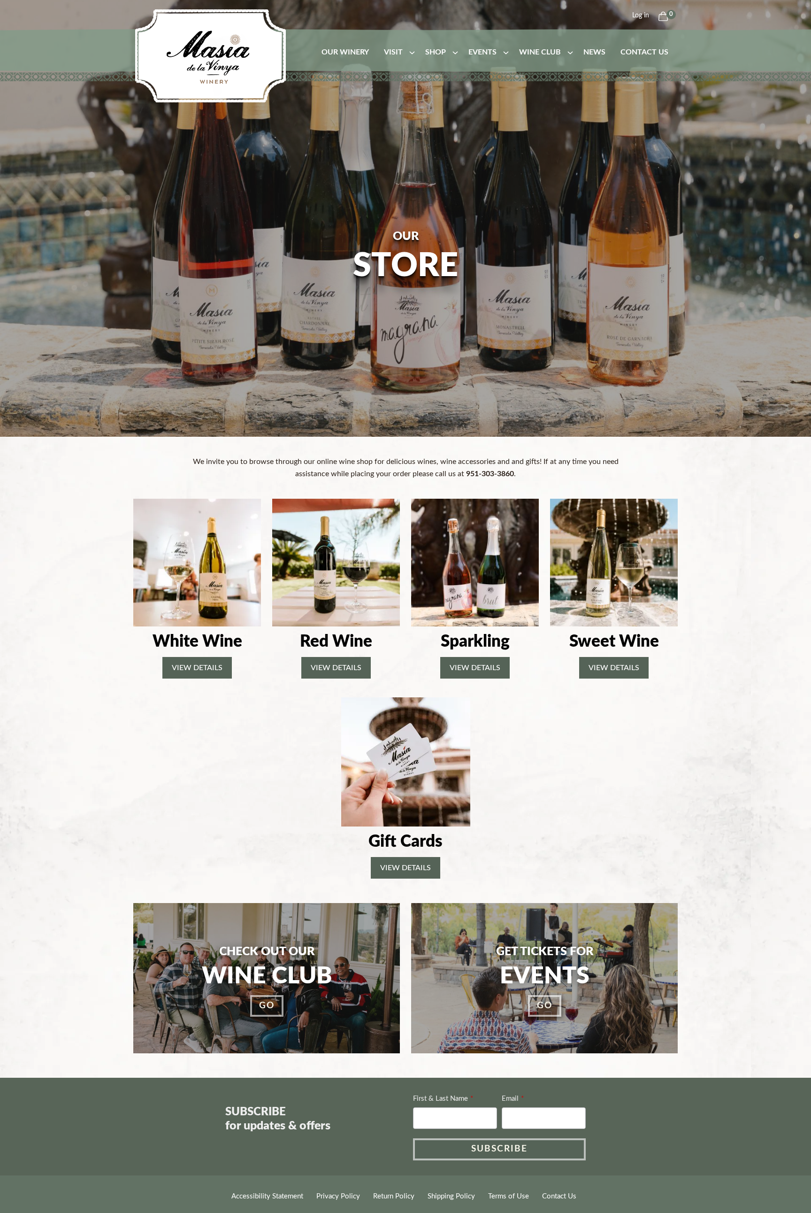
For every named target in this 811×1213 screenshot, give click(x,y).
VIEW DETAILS (197, 668)
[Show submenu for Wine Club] (570, 52)
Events (482, 52)
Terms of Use (508, 1196)
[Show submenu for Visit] (412, 52)
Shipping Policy (451, 1196)
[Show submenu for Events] (506, 52)
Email (510, 1098)
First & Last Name (440, 1098)
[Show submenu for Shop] (455, 52)
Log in (640, 15)
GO (267, 1005)
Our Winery (345, 52)
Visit (393, 52)
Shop (435, 52)
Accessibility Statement (267, 1196)
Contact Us (644, 52)
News (594, 52)
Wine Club (540, 52)
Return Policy (393, 1196)
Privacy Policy (338, 1196)
